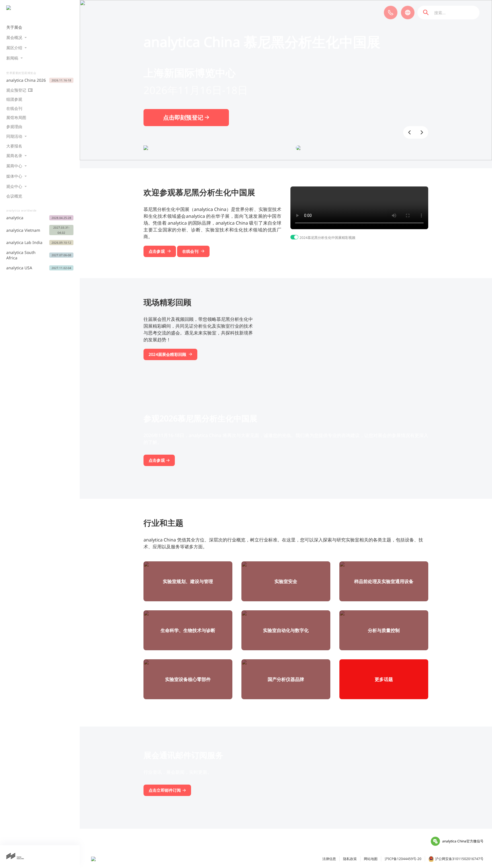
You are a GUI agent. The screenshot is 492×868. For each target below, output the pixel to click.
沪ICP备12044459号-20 (403, 858)
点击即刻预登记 (184, 117)
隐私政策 (350, 858)
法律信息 (329, 858)
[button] (409, 132)
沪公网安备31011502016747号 (459, 858)
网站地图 (371, 858)
